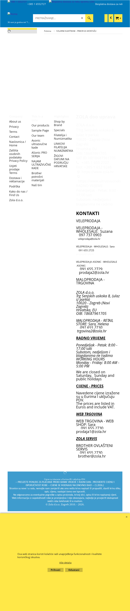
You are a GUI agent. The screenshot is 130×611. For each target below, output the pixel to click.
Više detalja (65, 562)
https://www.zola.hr (98, 171)
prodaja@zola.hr (85, 254)
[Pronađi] (89, 18)
